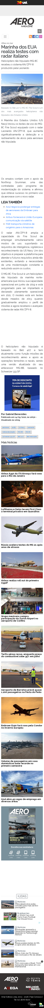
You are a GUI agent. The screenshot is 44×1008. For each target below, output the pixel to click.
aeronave (5, 427)
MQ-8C (28, 432)
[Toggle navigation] (5, 36)
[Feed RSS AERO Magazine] (30, 36)
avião (14, 427)
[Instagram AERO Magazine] (40, 36)
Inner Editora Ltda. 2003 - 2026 (14, 997)
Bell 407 (21, 436)
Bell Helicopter (32, 436)
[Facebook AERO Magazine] (33, 36)
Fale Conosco (36, 997)
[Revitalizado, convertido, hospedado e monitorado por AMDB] (41, 1004)
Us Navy (22, 427)
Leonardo (31, 427)
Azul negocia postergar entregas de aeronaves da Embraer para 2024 (23, 210)
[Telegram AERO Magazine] (37, 36)
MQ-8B (20, 432)
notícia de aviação (8, 432)
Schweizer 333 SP (8, 436)
